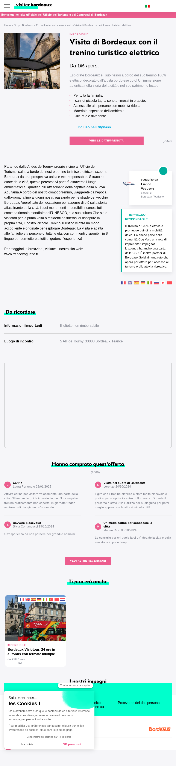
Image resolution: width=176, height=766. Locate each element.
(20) (20, 663)
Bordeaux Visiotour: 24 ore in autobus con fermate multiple (31, 652)
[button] (26, 84)
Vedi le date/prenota (106, 140)
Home (7, 25)
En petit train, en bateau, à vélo (54, 25)
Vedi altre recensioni (88, 560)
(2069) (167, 140)
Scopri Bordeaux (23, 25)
